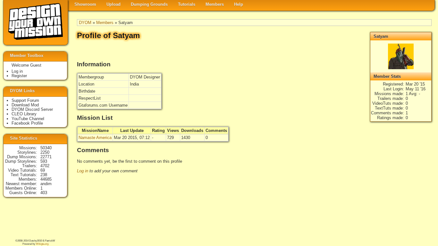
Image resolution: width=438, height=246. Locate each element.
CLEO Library (24, 113)
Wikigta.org (42, 243)
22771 (46, 156)
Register (19, 75)
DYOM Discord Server (32, 109)
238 (43, 174)
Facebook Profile (27, 123)
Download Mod (25, 104)
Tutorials (186, 4)
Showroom (85, 4)
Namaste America (95, 137)
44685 (46, 179)
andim (46, 183)
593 (43, 161)
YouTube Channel (28, 118)
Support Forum (25, 100)
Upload (113, 4)
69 (42, 170)
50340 (46, 147)
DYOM (85, 22)
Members (215, 4)
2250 (44, 152)
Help (238, 4)
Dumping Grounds (149, 4)
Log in (82, 170)
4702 (44, 165)
